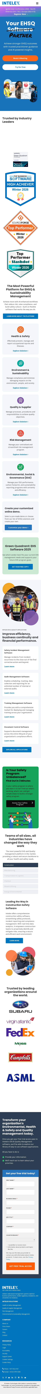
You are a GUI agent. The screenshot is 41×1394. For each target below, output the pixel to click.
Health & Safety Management (11, 1305)
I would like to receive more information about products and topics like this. (20, 1247)
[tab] (20, 865)
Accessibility (6, 1350)
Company (9, 1226)
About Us (5, 1323)
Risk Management (8, 1311)
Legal (4, 1348)
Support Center (7, 1356)
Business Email (11, 1199)
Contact (4, 1335)
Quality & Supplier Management (12, 1308)
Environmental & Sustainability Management (16, 1314)
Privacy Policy (6, 1345)
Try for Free (20, 67)
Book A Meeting (20, 58)
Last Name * (10, 1189)
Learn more (9, 666)
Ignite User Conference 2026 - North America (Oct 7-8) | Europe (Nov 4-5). (21, 11)
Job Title (9, 1217)
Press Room (6, 1326)
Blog (3, 1332)
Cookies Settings (7, 1359)
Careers (4, 1329)
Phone (9, 1208)
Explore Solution (20, 351)
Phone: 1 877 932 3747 (11, 1369)
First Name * (10, 1180)
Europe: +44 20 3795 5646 (12, 1372)
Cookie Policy (6, 1362)
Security (4, 1353)
